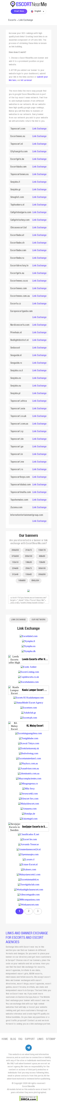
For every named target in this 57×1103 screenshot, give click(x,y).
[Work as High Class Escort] (28, 889)
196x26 (28, 562)
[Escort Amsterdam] (28, 672)
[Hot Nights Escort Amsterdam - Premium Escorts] (28, 682)
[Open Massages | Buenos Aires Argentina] (28, 854)
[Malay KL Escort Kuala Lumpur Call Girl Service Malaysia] (28, 803)
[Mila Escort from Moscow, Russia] (28, 788)
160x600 (21, 580)
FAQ (20, 1039)
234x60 (15, 568)
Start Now (19, 11)
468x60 (42, 556)
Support (30, 1039)
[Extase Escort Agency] (28, 864)
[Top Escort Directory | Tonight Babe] (28, 738)
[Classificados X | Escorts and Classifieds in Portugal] (28, 834)
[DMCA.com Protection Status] (28, 1098)
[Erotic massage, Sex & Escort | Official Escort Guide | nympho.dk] (29, 651)
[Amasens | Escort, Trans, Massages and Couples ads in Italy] (28, 808)
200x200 (41, 574)
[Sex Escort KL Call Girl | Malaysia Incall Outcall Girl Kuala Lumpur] (28, 793)
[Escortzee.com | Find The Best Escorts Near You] (28, 707)
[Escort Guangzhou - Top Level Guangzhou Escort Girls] (28, 733)
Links (40, 1039)
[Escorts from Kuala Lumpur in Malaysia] (28, 697)
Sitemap (50, 1039)
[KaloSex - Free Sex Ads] (28, 869)
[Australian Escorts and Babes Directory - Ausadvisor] (28, 768)
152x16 (15, 562)
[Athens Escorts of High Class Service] (28, 712)
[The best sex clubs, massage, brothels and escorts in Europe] (28, 884)
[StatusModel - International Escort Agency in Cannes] (28, 702)
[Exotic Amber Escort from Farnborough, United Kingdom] (28, 667)
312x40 (15, 574)
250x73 (28, 568)
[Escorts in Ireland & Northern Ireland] (28, 839)
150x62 (28, 574)
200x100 (28, 556)
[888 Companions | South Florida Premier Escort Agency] (28, 899)
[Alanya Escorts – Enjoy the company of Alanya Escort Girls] (28, 636)
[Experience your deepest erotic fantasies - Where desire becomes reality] (28, 844)
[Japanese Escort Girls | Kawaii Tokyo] (28, 743)
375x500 (15, 556)
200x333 (15, 550)
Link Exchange (39, 129)
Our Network (38, 620)
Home (5, 1039)
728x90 (42, 562)
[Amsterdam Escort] (29, 849)
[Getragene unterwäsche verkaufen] (28, 813)
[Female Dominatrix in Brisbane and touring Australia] (28, 773)
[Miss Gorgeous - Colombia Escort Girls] (28, 783)
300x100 (41, 568)
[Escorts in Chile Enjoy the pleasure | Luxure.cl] (28, 859)
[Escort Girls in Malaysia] (28, 874)
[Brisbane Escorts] (28, 763)
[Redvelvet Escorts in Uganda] (28, 753)
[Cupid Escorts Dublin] (28, 677)
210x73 (28, 550)
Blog (13, 1039)
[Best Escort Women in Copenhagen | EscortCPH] (28, 717)
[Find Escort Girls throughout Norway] (28, 818)
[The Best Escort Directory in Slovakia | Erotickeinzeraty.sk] (28, 748)
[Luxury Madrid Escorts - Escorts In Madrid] (28, 879)
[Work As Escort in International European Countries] (29, 904)
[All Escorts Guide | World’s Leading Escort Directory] (28, 894)
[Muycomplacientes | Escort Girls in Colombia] (28, 778)
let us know (26, 80)
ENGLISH (35, 580)
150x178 (41, 550)
